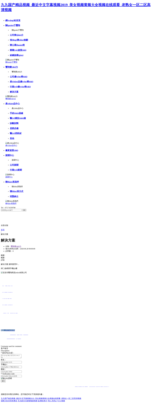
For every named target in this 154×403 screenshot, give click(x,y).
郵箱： (3, 369)
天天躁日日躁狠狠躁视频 (27, 401)
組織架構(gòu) (16, 55)
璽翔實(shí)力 (11, 67)
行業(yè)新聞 (16, 170)
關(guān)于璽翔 (12, 25)
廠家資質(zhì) (11, 150)
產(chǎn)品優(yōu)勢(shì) (21, 81)
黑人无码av (52, 401)
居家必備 (14, 128)
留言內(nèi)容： (8, 353)
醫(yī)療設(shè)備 (18, 118)
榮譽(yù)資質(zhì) (18, 50)
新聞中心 (9, 155)
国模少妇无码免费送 (9, 401)
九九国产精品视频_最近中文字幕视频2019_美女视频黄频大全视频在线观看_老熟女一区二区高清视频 (41, 398)
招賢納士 (14, 196)
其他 (12, 138)
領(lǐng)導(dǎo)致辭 (19, 40)
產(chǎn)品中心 (12, 103)
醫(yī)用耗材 (16, 133)
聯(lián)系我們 (12, 182)
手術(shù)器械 (16, 113)
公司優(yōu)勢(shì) (18, 76)
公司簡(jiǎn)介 (16, 35)
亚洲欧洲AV (43, 401)
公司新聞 (14, 165)
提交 (3, 381)
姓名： (3, 360)
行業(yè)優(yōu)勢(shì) (20, 86)
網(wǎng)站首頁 (12, 20)
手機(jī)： (4, 364)
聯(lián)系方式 (16, 191)
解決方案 (14, 92)
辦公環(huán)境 (17, 45)
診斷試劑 (14, 123)
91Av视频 (61, 401)
